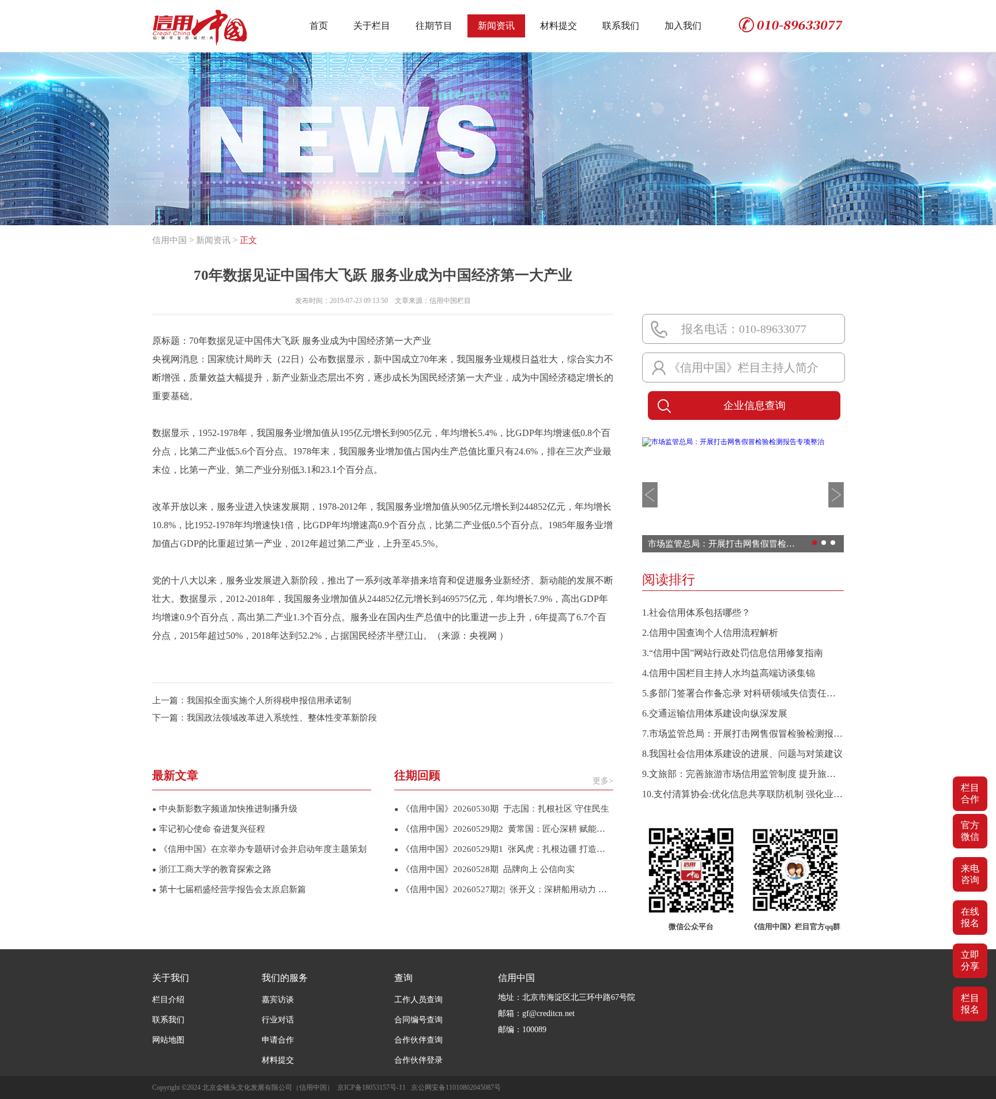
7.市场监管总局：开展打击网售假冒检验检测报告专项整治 (743, 733)
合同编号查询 (418, 1019)
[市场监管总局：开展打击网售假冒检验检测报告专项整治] (733, 442)
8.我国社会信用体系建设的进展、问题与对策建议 (742, 754)
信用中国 (169, 240)
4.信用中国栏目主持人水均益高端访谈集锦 (728, 673)
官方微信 (970, 831)
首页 (319, 26)
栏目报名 (970, 1003)
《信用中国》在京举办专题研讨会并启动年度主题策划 (259, 849)
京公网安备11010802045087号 (456, 1087)
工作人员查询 (418, 999)
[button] (650, 494)
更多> (603, 780)
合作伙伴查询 (418, 1040)
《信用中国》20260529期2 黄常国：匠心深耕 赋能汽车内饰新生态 (503, 828)
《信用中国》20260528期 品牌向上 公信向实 (484, 869)
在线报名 (970, 917)
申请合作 (278, 1040)
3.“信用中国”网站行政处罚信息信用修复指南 (732, 653)
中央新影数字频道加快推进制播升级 (224, 808)
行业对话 (278, 1019)
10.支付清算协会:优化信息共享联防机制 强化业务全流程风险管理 (743, 794)
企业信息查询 (754, 405)
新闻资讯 (496, 26)
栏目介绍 (168, 999)
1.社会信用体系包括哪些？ (696, 612)
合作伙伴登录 (418, 1060)
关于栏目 (371, 26)
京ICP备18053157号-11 (371, 1087)
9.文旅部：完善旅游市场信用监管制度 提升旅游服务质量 (743, 774)
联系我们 (620, 26)
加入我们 (683, 26)
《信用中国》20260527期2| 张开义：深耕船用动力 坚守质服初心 (503, 889)
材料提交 (558, 26)
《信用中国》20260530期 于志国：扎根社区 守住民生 (501, 808)
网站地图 (168, 1040)
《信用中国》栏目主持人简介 (743, 367)
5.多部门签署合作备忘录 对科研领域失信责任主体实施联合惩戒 (743, 693)
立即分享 (970, 960)
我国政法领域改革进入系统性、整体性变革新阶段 (282, 717)
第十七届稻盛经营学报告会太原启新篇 (229, 889)
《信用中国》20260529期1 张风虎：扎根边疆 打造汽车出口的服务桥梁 (503, 849)
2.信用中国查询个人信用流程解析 (710, 633)
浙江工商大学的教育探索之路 (211, 869)
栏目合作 (970, 793)
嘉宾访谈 (278, 999)
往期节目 (434, 26)
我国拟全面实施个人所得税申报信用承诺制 (269, 700)
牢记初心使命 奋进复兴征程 (208, 828)
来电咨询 (970, 874)
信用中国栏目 (450, 301)
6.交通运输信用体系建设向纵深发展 (714, 713)
